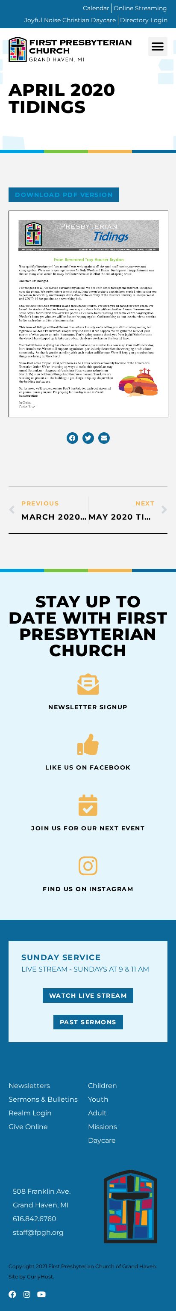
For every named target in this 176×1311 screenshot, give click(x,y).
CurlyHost (40, 1276)
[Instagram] (27, 1294)
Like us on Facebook (88, 767)
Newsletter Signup (88, 707)
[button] (157, 46)
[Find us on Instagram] (88, 866)
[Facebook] (12, 1294)
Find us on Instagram (88, 889)
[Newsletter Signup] (88, 684)
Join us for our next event (88, 828)
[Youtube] (41, 1294)
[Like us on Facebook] (88, 744)
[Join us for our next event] (88, 805)
